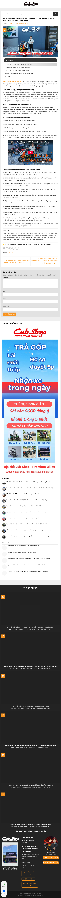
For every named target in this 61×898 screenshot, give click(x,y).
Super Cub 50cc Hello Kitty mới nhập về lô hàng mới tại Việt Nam (24, 518)
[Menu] (2, 4)
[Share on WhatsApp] (4, 248)
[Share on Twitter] (9, 248)
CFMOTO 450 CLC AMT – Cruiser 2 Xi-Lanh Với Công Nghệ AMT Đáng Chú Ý (27, 482)
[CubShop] (30, 4)
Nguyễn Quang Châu (23, 23)
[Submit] (55, 14)
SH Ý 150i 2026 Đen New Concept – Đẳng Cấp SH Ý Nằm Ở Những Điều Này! (27, 536)
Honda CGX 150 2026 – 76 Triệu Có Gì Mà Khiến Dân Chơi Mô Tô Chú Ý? (26, 524)
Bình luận (6, 277)
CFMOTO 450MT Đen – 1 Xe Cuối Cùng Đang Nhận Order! (22, 494)
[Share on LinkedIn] (18, 248)
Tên (4, 291)
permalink (12, 255)
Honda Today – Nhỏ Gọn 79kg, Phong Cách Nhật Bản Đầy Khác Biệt (25, 506)
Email (4, 298)
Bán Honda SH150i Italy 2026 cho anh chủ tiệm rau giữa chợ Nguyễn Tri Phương (28, 530)
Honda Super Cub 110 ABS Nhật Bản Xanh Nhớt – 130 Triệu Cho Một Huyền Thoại (29, 500)
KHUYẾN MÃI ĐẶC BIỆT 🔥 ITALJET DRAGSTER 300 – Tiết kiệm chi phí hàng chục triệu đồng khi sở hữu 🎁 (44, 261)
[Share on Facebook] (7, 248)
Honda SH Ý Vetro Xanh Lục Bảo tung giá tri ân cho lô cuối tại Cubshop (26, 512)
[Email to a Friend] (12, 248)
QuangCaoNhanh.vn (37, 895)
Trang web (6, 306)
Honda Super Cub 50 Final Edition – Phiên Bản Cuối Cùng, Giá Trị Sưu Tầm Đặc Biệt (29, 488)
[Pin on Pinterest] (15, 248)
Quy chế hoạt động (36, 893)
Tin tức (11, 252)
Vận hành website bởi (25, 895)
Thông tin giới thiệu (25, 893)
